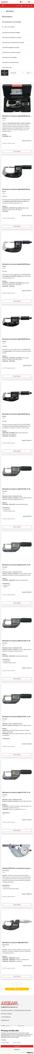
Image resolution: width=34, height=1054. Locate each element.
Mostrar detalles (17, 151)
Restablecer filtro (4, 73)
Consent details (5, 1042)
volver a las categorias (9, 26)
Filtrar (18, 989)
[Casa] (2, 11)
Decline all (17, 1049)
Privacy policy (17, 1042)
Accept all (17, 1046)
